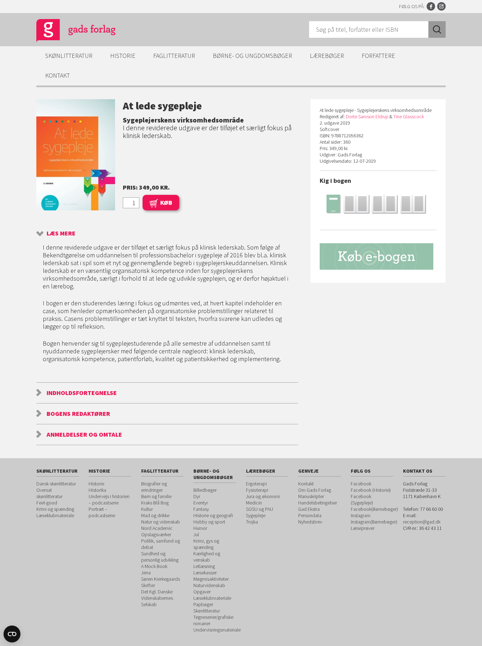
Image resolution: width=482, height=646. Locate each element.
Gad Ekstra (309, 509)
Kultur (147, 509)
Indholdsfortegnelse (82, 393)
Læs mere (61, 233)
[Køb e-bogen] (378, 256)
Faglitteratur (174, 56)
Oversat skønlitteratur (49, 493)
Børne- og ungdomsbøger (252, 56)
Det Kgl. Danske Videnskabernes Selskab (157, 598)
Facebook (431, 6)
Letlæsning (204, 566)
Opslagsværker (156, 534)
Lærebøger (327, 56)
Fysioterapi (257, 490)
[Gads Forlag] (68, 31)
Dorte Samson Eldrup (367, 116)
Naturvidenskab (209, 585)
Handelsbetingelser (317, 503)
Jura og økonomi (263, 496)
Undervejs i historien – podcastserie (109, 499)
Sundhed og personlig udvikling (160, 556)
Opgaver (202, 591)
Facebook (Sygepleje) (362, 499)
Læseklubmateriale (55, 515)
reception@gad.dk (421, 522)
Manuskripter (311, 496)
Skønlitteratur (68, 56)
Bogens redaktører (78, 413)
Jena (146, 572)
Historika (97, 490)
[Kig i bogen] (378, 203)
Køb (166, 202)
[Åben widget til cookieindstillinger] (12, 634)
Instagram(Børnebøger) (374, 522)
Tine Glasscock (408, 116)
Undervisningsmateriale (217, 630)
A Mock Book (154, 566)
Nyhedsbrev (310, 522)
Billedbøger (205, 490)
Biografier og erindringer (154, 486)
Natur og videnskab (160, 522)
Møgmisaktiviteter (211, 579)
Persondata (309, 515)
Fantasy (201, 509)
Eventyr (200, 503)
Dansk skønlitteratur (56, 483)
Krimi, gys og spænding (206, 544)
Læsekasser (205, 572)
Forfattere (378, 56)
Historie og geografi (213, 515)
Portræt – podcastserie (102, 512)
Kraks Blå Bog (155, 503)
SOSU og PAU (259, 509)
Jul (196, 534)
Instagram (441, 6)
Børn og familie (156, 496)
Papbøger (203, 604)
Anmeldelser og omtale (84, 434)
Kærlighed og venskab (206, 556)
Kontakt (57, 75)
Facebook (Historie (370, 490)
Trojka (252, 522)
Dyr (196, 496)
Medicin (254, 503)
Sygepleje (255, 515)
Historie (122, 56)
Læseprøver (362, 528)
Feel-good (46, 503)
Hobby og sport (209, 522)
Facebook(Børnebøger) (374, 509)
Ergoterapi (256, 483)
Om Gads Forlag (314, 490)
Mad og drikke (155, 515)
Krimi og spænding (55, 509)
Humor (200, 528)
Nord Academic (157, 528)
